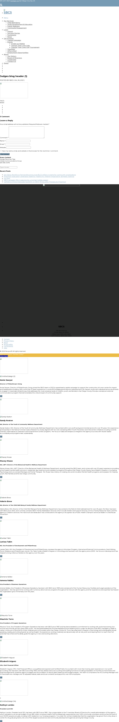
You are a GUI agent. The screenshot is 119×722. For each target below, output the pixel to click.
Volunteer (11, 49)
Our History (11, 56)
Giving (6, 63)
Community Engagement (16, 28)
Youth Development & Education (19, 24)
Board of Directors (14, 58)
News (9, 37)
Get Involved (8, 39)
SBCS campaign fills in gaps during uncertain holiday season (26, 180)
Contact (7, 339)
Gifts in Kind (11, 51)
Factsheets (11, 35)
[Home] (8, 12)
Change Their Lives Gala (20, 46)
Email (2, 144)
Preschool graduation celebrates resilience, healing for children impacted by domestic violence (39, 176)
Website (3, 147)
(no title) (7, 178)
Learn (6, 30)
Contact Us (11, 61)
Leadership (11, 60)
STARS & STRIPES (18, 44)
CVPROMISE (8, 346)
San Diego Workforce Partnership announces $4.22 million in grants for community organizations (40, 175)
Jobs (5, 348)
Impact (10, 31)
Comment (4, 138)
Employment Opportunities (17, 53)
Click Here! (4, 356)
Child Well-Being (13, 23)
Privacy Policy (9, 341)
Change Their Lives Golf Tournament (25, 47)
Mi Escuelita (8, 344)
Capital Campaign (14, 40)
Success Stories (13, 33)
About (6, 54)
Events (10, 42)
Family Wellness (13, 26)
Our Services (9, 21)
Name (2, 141)
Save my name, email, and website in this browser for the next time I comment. (30, 151)
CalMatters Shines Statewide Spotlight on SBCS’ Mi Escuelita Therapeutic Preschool (35, 182)
